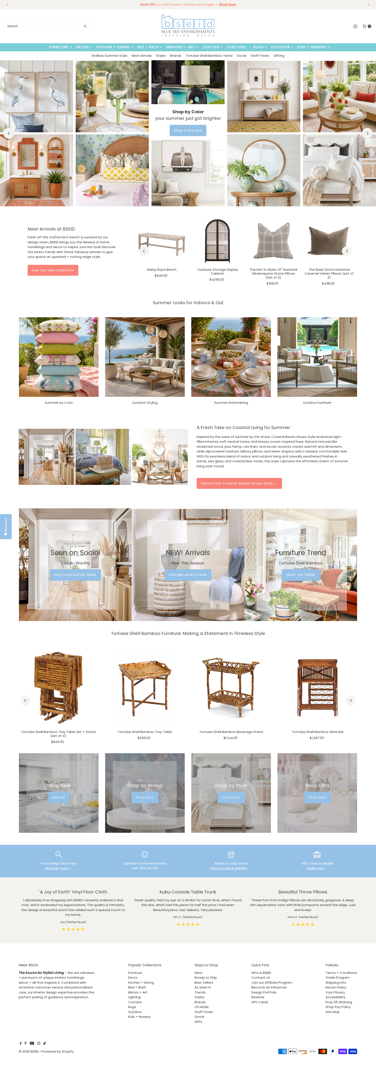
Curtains (236, 47)
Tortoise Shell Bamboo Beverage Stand (231, 731)
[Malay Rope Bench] (161, 240)
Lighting (211, 47)
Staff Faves (260, 55)
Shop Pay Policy (338, 1007)
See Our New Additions (53, 270)
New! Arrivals (142, 55)
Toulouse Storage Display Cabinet (217, 271)
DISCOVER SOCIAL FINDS (75, 575)
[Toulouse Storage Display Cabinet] (217, 240)
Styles (161, 55)
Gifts (198, 1021)
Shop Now (145, 797)
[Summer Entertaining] (231, 357)
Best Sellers (204, 982)
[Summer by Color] (59, 357)
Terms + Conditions (341, 972)
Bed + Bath (148, 47)
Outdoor (280, 47)
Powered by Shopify (58, 1051)
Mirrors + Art (180, 47)
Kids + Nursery (312, 47)
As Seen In (203, 987)
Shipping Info (336, 982)
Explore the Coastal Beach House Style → (239, 483)
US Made (202, 1007)
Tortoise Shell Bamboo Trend (209, 55)
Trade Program (338, 977)
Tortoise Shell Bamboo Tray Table (145, 731)
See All (59, 797)
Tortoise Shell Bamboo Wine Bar (318, 731)
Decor (82, 47)
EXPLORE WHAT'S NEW (188, 575)
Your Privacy (335, 992)
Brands (175, 55)
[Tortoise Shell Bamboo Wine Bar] (318, 688)
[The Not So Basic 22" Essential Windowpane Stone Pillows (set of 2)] (273, 240)
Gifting (279, 55)
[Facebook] (21, 1043)
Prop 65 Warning (339, 1002)
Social (241, 55)
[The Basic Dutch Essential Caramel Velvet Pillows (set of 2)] (329, 240)
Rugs (258, 47)
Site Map (333, 1012)
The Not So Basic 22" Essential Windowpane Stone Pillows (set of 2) (273, 273)
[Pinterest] (25, 1043)
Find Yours (231, 797)
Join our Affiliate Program (271, 982)
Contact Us (260, 977)
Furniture (59, 47)
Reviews (257, 997)
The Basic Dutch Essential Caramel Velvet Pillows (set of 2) (329, 273)
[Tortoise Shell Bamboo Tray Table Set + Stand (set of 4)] (58, 688)
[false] (58, 854)
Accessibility (335, 997)
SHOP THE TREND (301, 575)
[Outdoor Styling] (145, 357)
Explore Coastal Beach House (188, 130)
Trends (200, 992)
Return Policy (336, 987)
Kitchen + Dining (113, 47)
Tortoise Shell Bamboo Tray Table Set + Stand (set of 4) (58, 733)
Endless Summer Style (109, 55)
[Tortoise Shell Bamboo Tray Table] (145, 688)
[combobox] (47, 26)
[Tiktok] (44, 1043)
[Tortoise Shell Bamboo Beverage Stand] (231, 688)
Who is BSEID (261, 972)
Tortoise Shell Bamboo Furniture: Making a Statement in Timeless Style (188, 633)
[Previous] (7, 4)
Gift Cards (259, 1002)
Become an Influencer (269, 987)
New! (198, 972)
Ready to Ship (206, 977)
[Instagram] (38, 1043)
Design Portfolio (264, 992)
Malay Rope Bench (161, 269)
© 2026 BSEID (29, 1051)
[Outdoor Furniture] (317, 357)
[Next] (368, 4)
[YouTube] (32, 1043)
